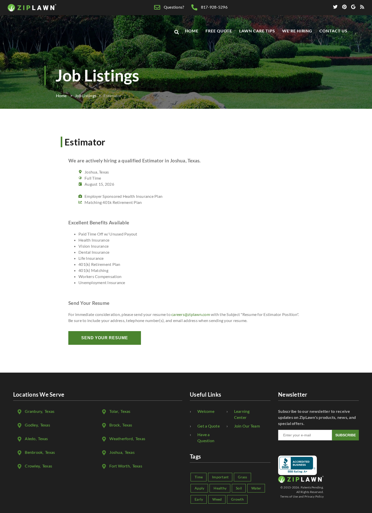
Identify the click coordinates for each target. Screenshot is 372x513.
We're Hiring (297, 30)
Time (199, 477)
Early (199, 499)
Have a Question (205, 437)
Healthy (220, 488)
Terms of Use (289, 496)
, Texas (39, 411)
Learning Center (242, 414)
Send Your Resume (104, 338)
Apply (199, 488)
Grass (242, 477)
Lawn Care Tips (257, 30)
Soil (239, 488)
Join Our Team (247, 425)
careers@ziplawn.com (190, 314)
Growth (237, 499)
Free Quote (218, 30)
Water (256, 488)
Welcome (205, 411)
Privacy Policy (314, 496)
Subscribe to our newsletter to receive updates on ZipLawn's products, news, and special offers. (317, 417)
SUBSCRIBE (345, 435)
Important (220, 477)
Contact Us (333, 30)
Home (191, 30)
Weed (217, 499)
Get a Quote (208, 425)
